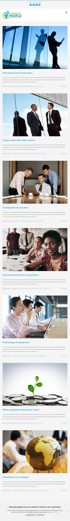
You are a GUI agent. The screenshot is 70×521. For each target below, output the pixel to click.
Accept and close (30, 515)
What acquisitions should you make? (21, 409)
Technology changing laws (16, 342)
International (35, 153)
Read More (64, 86)
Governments (28, 153)
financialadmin (7, 86)
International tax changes (15, 477)
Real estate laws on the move (18, 73)
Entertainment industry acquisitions (21, 275)
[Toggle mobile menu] (66, 12)
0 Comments (39, 86)
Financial (29, 86)
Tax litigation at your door (15, 207)
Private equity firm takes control (19, 140)
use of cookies (54, 512)
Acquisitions (23, 86)
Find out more (40, 515)
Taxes (33, 86)
